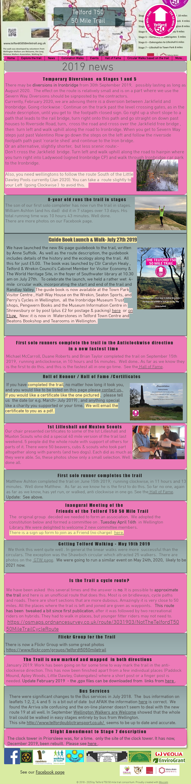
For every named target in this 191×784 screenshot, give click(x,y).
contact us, (112, 390)
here (116, 310)
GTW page (43, 560)
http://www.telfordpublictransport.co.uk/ (66, 723)
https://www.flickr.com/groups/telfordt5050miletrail (56, 650)
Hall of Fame (150, 367)
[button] (31, 58)
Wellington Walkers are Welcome (104, 712)
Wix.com (163, 782)
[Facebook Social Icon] (12, 756)
